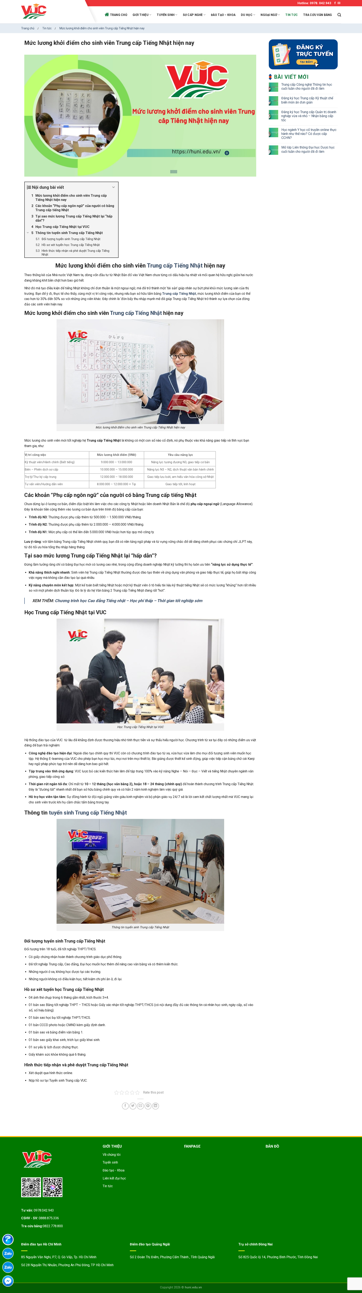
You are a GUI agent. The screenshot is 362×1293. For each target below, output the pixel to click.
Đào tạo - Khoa (113, 1170)
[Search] (339, 15)
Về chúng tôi (111, 1155)
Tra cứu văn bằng (317, 15)
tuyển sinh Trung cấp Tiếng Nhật (88, 812)
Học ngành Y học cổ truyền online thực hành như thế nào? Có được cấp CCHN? (308, 134)
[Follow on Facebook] (335, 3)
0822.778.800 (53, 1226)
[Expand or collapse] (113, 187)
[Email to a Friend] (140, 1106)
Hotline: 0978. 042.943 (314, 3)
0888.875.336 (49, 1218)
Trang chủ (118, 15)
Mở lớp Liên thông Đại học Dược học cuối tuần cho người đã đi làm (308, 149)
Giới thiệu (141, 15)
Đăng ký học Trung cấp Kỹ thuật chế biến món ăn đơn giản (307, 100)
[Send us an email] (339, 3)
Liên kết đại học (114, 1178)
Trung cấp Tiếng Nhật (175, 265)
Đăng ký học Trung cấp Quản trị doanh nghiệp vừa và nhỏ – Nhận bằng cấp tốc (308, 116)
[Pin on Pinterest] (148, 1106)
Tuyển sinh (166, 15)
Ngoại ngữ (269, 15)
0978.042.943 (44, 1210)
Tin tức (291, 15)
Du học (246, 15)
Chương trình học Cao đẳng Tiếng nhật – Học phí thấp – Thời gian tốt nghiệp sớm (128, 600)
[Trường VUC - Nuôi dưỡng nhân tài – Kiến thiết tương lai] (52, 11)
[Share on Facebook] (125, 1106)
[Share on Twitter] (132, 1106)
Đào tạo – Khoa (223, 15)
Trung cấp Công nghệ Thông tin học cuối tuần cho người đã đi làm (306, 87)
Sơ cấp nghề (193, 15)
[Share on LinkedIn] (155, 1106)
